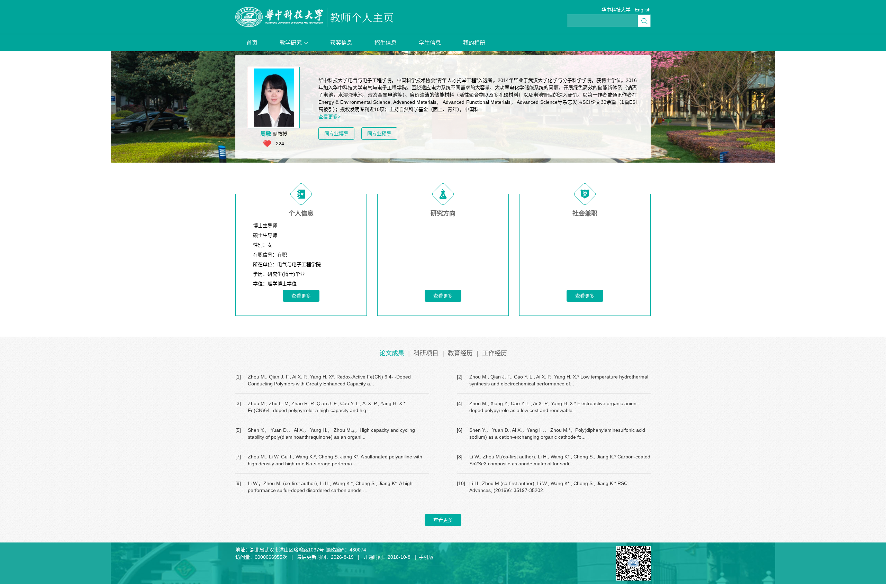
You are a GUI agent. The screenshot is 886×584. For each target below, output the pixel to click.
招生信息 (385, 43)
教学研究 (291, 43)
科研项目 (426, 353)
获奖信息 (341, 43)
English (643, 9)
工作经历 (494, 353)
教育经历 (460, 353)
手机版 (426, 557)
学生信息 (430, 43)
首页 (251, 43)
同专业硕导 (379, 133)
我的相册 (474, 43)
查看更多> (329, 116)
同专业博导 (336, 133)
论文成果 (391, 353)
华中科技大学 (616, 9)
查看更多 (301, 296)
